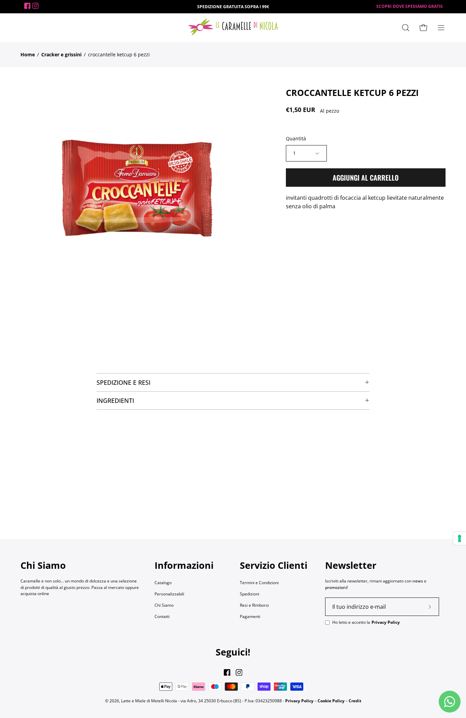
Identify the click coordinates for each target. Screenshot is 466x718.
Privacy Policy (386, 622)
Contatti (162, 616)
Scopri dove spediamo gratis (409, 6)
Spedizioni (249, 594)
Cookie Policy (331, 700)
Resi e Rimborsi (254, 605)
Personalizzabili (169, 594)
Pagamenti (250, 616)
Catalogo (163, 583)
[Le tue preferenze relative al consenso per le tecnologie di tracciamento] (459, 538)
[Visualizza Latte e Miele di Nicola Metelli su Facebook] (227, 672)
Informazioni (184, 565)
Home (27, 54)
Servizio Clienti (273, 565)
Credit (355, 700)
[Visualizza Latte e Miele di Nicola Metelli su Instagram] (239, 672)
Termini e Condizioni (259, 583)
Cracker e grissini (61, 54)
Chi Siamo (164, 605)
